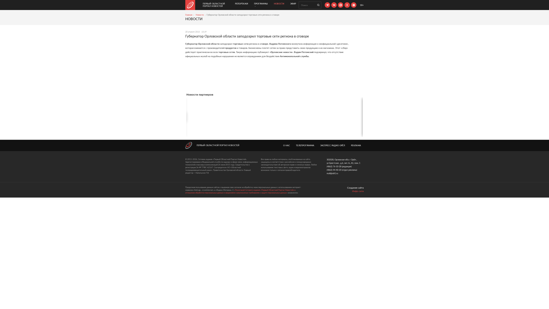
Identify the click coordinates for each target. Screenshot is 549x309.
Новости (279, 3)
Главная (188, 15)
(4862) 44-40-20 (334, 170)
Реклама (356, 145)
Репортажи (241, 3)
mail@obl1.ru (332, 173)
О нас (286, 145)
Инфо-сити (358, 191)
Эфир (293, 3)
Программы (261, 3)
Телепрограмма (305, 145)
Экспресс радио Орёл (332, 145)
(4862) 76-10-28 (334, 166)
